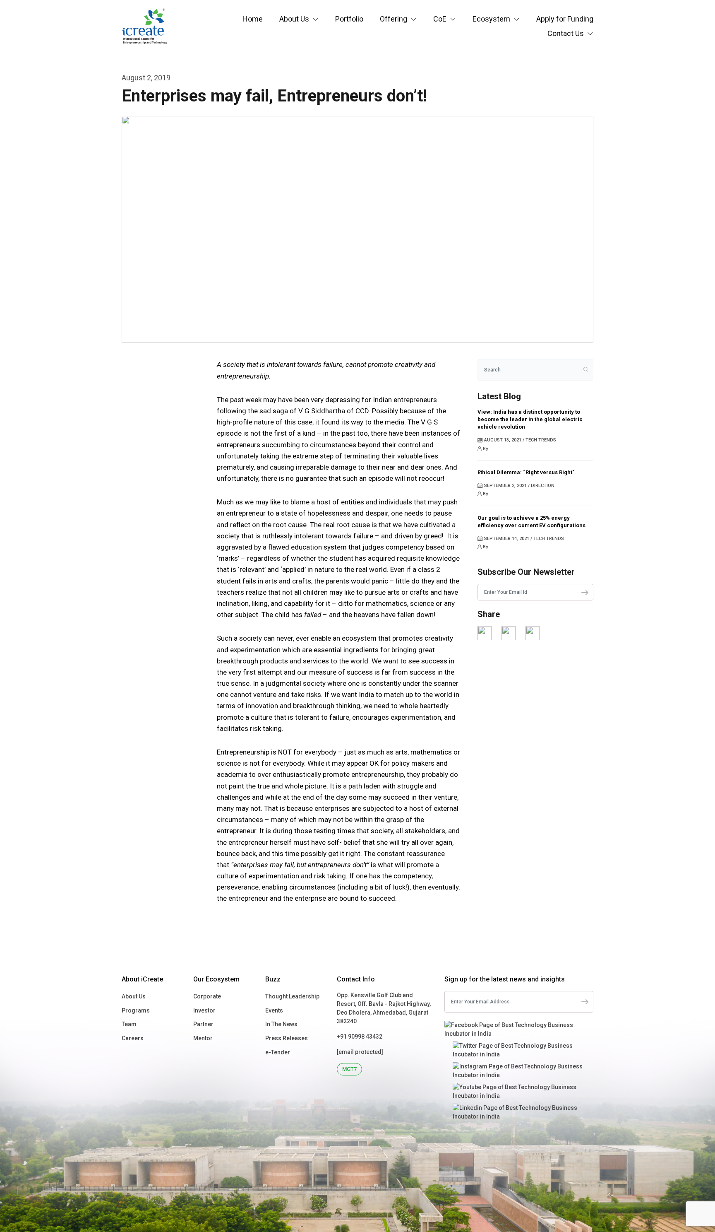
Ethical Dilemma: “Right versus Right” (525, 472)
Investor (204, 1010)
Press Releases (286, 1038)
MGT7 (349, 1069)
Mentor (203, 1038)
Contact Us (565, 33)
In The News (281, 1024)
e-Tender (277, 1052)
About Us (294, 18)
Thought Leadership (292, 996)
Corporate (207, 996)
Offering (393, 18)
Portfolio (349, 18)
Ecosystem (491, 18)
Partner (203, 1024)
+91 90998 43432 (359, 1036)
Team (129, 1024)
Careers (133, 1038)
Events (274, 1010)
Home (252, 18)
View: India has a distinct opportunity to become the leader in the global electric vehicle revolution (530, 419)
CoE (439, 18)
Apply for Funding (564, 18)
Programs (136, 1010)
